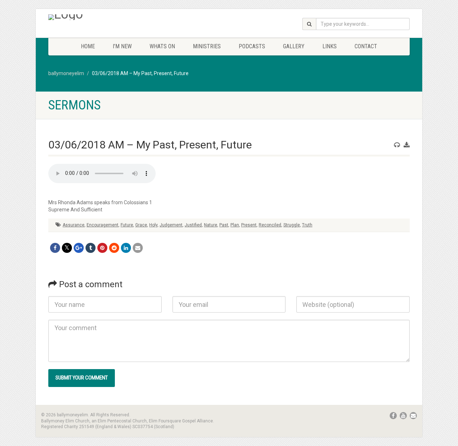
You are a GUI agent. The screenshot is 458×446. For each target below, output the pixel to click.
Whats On (162, 46)
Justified (193, 224)
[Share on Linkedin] (126, 248)
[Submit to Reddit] (114, 248)
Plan (234, 224)
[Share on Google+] (79, 248)
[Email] (138, 248)
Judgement (171, 224)
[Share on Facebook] (55, 248)
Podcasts (252, 46)
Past (223, 224)
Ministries (207, 46)
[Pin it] (102, 248)
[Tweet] (67, 248)
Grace (141, 224)
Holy (153, 224)
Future (127, 224)
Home (88, 46)
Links (329, 46)
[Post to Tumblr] (91, 248)
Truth (307, 224)
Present (249, 224)
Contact (366, 46)
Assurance (73, 224)
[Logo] (105, 17)
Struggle (291, 224)
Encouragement (102, 224)
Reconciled (270, 224)
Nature (210, 224)
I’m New (122, 46)
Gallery (293, 46)
